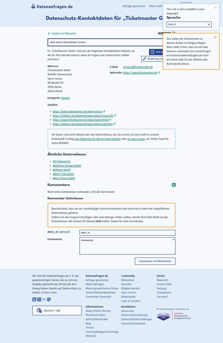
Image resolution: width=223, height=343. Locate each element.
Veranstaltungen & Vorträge (102, 331)
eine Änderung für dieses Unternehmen (98, 138)
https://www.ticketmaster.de (140, 72)
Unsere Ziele (164, 284)
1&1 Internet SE (62, 161)
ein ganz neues (136, 138)
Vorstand (162, 296)
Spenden (126, 284)
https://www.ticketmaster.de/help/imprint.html (80, 119)
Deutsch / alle (52, 310)
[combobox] (111, 42)
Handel (65, 97)
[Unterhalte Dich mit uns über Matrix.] (44, 298)
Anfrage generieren (134, 6)
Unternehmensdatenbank (101, 292)
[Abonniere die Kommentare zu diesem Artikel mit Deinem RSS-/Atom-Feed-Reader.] (173, 185)
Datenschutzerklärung (134, 315)
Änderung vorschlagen (161, 58)
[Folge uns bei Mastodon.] (49, 298)
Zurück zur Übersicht (63, 33)
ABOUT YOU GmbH (63, 173)
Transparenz (164, 292)
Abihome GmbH (62, 169)
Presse (90, 327)
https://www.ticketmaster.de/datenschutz (77, 111)
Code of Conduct (130, 301)
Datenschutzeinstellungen (136, 319)
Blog (88, 323)
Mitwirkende (128, 296)
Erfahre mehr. (49, 292)
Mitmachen (127, 280)
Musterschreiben (96, 315)
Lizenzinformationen (133, 323)
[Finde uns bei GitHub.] (39, 298)
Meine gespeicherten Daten (102, 288)
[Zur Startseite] (52, 7)
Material (91, 335)
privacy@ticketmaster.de (138, 67)
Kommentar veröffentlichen (155, 261)
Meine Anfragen (158, 6)
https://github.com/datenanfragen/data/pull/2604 (83, 124)
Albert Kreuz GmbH (64, 178)
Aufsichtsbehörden (97, 319)
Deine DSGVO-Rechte (98, 311)
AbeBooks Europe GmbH (67, 165)
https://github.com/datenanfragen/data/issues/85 (83, 115)
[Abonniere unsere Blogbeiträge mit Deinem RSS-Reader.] (34, 298)
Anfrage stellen (165, 51)
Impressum (127, 311)
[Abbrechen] (215, 7)
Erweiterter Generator (99, 296)
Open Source (128, 292)
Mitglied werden (130, 288)
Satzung (161, 288)
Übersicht (162, 280)
